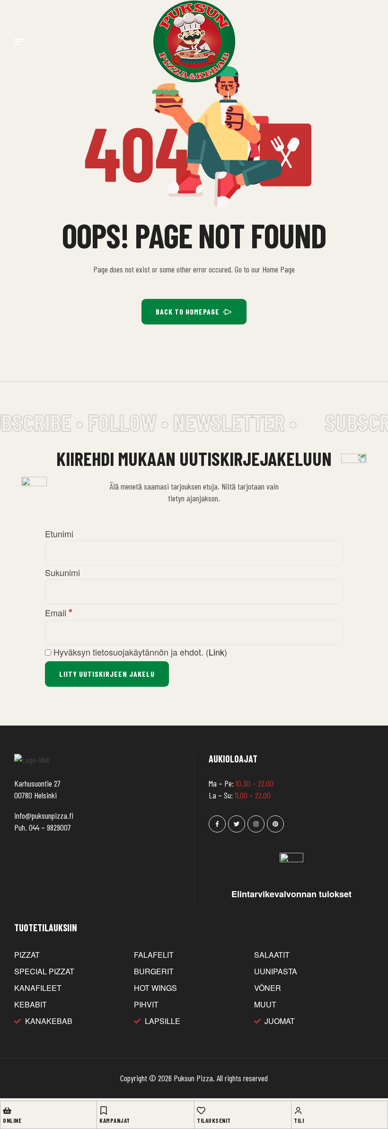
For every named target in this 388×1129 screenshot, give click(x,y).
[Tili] (298, 1110)
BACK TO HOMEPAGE (188, 311)
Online (12, 1120)
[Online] (7, 1110)
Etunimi (59, 533)
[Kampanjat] (103, 1110)
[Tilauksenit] (201, 1110)
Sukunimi (62, 572)
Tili (299, 1120)
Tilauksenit (214, 1120)
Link (216, 652)
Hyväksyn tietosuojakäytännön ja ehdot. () (139, 652)
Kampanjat (114, 1120)
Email (58, 612)
